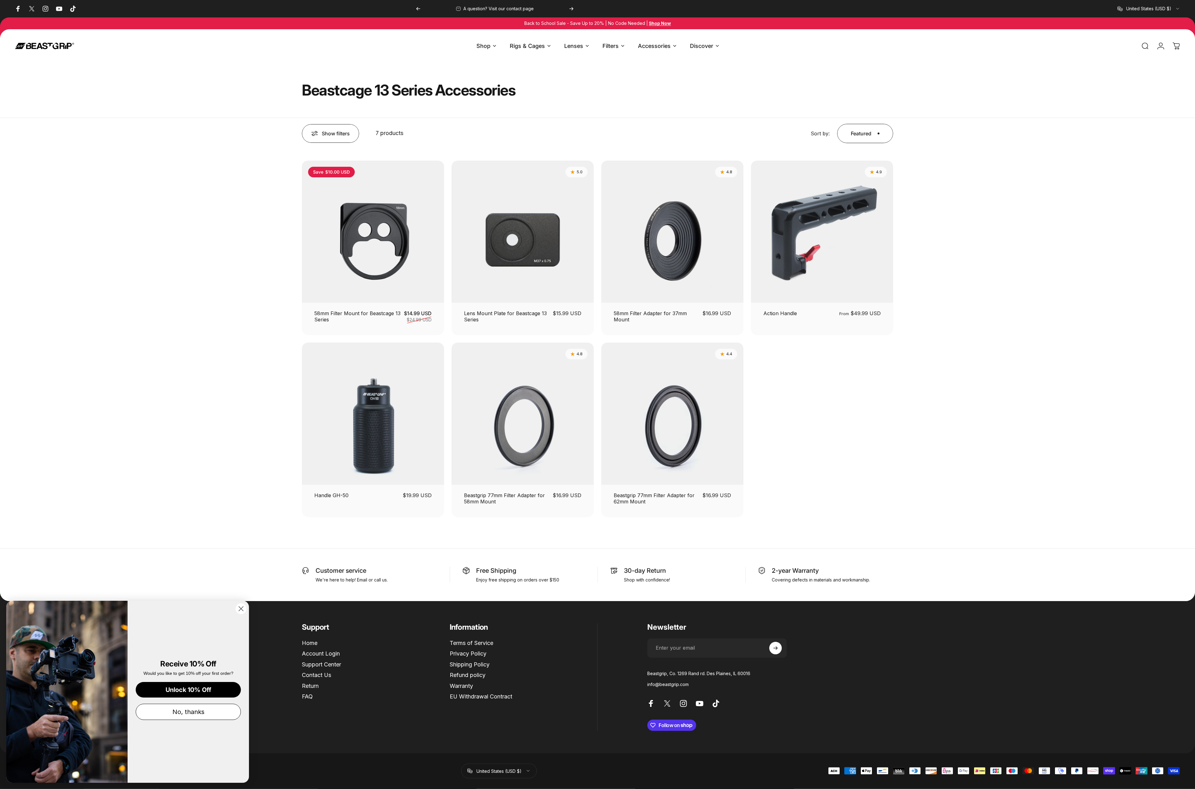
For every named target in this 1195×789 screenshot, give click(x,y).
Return (310, 686)
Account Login (321, 653)
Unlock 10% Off (188, 689)
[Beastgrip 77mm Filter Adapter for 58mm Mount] (523, 414)
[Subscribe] (775, 648)
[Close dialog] (241, 608)
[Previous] (418, 8)
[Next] (571, 8)
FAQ (307, 696)
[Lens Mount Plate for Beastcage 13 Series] (523, 232)
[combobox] (1149, 8)
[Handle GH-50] (373, 414)
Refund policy (467, 675)
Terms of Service (471, 643)
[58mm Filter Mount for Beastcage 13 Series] (373, 232)
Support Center (321, 664)
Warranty (461, 686)
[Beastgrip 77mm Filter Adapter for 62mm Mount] (672, 414)
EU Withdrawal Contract (481, 696)
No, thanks (188, 712)
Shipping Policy (470, 664)
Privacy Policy (468, 653)
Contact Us (316, 675)
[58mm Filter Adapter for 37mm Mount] (672, 232)
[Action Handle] (822, 232)
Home (309, 643)
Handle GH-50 (331, 495)
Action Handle (780, 313)
